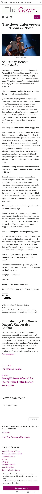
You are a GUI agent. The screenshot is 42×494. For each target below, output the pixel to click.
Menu (37, 17)
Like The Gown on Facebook (16, 437)
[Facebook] (3, 17)
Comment (34, 419)
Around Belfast (9, 310)
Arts (15, 310)
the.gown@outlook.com (11, 470)
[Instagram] (10, 17)
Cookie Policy (14, 483)
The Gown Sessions (19, 312)
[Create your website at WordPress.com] (21, 2)
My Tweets (6, 433)
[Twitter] (7, 17)
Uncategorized (32, 312)
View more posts (8, 354)
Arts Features (30, 310)
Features (4, 312)
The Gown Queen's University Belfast (16, 305)
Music (10, 312)
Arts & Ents (22, 310)
